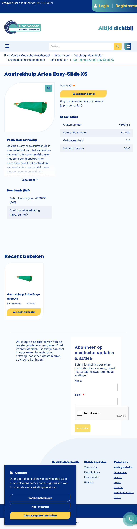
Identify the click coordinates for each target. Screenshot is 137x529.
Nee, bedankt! (40, 506)
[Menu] (7, 46)
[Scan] (127, 46)
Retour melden (91, 477)
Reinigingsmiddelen (124, 492)
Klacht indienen (92, 472)
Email (79, 394)
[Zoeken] (118, 46)
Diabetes (118, 487)
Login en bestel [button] (85, 93)
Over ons (88, 482)
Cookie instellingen (40, 497)
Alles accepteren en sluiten (40, 515)
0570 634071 (45, 3)
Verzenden (83, 428)
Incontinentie (120, 472)
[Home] (22, 27)
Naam (78, 380)
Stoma (117, 497)
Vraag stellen (90, 467)
